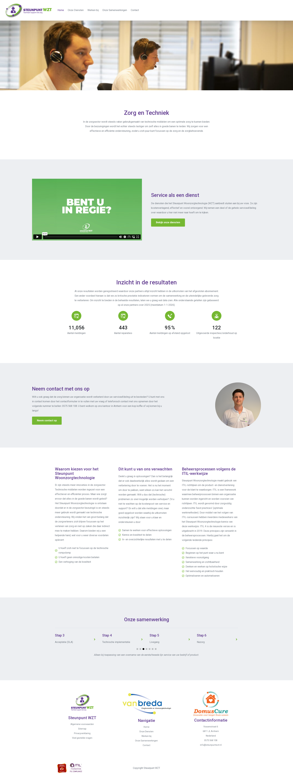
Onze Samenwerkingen (114, 10)
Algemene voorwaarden (82, 724)
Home (61, 10)
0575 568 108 (69, 406)
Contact (135, 10)
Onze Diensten (76, 10)
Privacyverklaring (82, 733)
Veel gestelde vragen (82, 738)
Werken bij (93, 10)
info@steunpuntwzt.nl (211, 745)
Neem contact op (47, 420)
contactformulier (69, 401)
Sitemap (82, 729)
